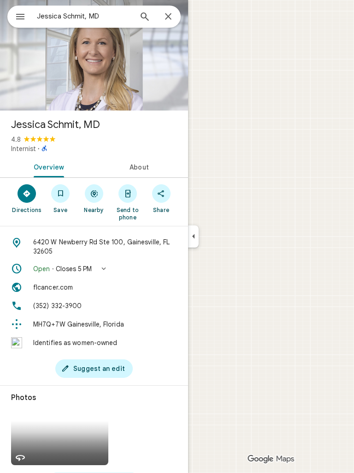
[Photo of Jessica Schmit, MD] (94, 55)
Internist (23, 149)
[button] (94, 269)
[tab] (47, 166)
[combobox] (84, 16)
